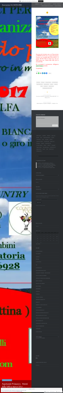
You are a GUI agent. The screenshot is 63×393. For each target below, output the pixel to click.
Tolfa (41, 86)
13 (37, 238)
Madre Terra (52, 141)
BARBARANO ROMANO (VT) (40, 299)
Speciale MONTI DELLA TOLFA (41, 270)
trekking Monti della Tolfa (47, 88)
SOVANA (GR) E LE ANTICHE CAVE (41, 323)
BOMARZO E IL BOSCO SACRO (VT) (41, 304)
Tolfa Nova (45, 86)
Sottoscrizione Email (41, 193)
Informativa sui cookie (19, 391)
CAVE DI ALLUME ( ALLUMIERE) (41, 275)
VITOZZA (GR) (38, 328)
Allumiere (48, 135)
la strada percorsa (39, 267)
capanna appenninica (46, 137)
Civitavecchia (38, 139)
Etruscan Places (48, 82)
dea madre (46, 139)
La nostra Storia (38, 261)
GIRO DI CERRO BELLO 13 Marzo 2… (47, 163)
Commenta (55, 125)
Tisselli (44, 149)
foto (36, 264)
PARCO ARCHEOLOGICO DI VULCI (41, 315)
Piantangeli (53, 145)
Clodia (43, 139)
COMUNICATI (5, 380)
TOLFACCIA (38, 291)
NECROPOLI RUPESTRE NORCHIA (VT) (42, 312)
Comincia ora (41, 1)
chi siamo (37, 259)
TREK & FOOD (51, 86)
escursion (38, 82)
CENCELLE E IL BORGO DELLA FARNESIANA (43, 278)
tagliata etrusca (38, 149)
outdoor (51, 84)
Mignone (42, 143)
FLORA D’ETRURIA (39, 331)
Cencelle (52, 137)
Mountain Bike (46, 84)
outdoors (55, 84)
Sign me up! (39, 202)
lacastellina (39, 163)
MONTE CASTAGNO (39, 280)
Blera (41, 137)
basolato (37, 137)
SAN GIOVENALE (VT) (39, 320)
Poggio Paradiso (39, 147)
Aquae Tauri (53, 135)
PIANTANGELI (38, 288)
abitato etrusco (38, 135)
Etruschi (51, 139)
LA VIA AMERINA (38, 307)
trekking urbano (39, 151)
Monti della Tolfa (39, 84)
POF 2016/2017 (38, 253)
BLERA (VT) (38, 302)
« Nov (37, 243)
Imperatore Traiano (39, 141)
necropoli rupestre (39, 145)
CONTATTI (37, 256)
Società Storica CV (53, 147)
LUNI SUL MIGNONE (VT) (40, 310)
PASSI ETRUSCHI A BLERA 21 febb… (47, 166)
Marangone (38, 143)
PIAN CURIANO (38, 286)
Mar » (39, 243)
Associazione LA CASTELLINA (12, 5)
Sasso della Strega (46, 147)
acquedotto (44, 135)
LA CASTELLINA (54, 82)
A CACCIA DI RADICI (39, 251)
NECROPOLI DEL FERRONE (40, 283)
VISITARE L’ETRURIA (39, 297)
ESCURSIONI (9, 380)
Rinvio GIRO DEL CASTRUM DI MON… (50, 165)
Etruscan (42, 82)
